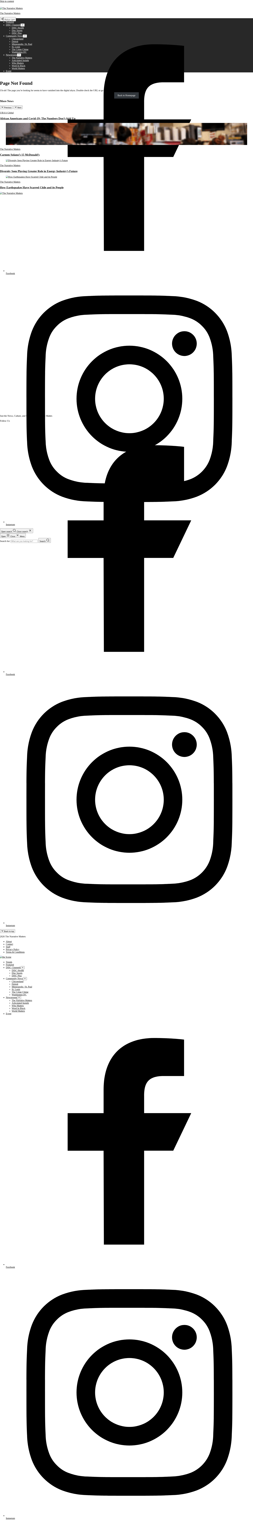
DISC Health (18, 28)
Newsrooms (11, 55)
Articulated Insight (20, 60)
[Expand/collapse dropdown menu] (22, 25)
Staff (8, 947)
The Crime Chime (20, 49)
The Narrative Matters (22, 58)
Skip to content (7, 1)
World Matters (18, 68)
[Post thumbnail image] (126, 144)
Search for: (5, 541)
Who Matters (18, 63)
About (9, 941)
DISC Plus (17, 33)
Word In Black (18, 65)
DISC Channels (13, 25)
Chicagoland (17, 39)
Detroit (15, 41)
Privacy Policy (12, 949)
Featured (10, 22)
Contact (9, 944)
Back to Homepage (126, 95)
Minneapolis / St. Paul (22, 44)
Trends (9, 19)
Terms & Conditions (15, 952)
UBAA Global (7, 112)
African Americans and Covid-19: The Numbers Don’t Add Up (38, 118)
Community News (14, 36)
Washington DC (19, 52)
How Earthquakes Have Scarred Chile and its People (32, 187)
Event (8, 71)
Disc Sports (17, 30)
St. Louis (16, 47)
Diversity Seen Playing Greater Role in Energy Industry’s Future (38, 171)
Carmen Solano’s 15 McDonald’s (20, 154)
